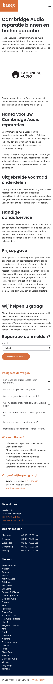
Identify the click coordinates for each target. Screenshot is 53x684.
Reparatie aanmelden (16, 357)
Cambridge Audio (10, 595)
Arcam (5, 575)
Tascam (5, 655)
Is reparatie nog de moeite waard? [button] (20, 422)
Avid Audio (7, 585)
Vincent (5, 662)
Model (5, 343)
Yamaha (6, 668)
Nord (4, 632)
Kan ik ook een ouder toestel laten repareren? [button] (20, 381)
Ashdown (6, 582)
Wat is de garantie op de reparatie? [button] (21, 396)
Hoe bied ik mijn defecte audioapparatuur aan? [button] (24, 414)
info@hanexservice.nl (16, 488)
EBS (4, 605)
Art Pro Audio (8, 578)
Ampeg (5, 572)
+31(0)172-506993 (11, 517)
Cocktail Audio (9, 598)
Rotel (4, 648)
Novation (6, 635)
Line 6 (5, 622)
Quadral (6, 645)
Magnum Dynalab (10, 625)
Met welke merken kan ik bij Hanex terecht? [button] (24, 428)
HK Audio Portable (11, 618)
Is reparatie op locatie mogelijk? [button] (19, 389)
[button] (49, 6)
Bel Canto (6, 588)
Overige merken (9, 642)
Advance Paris (9, 565)
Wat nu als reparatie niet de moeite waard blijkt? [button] (24, 404)
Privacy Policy (38, 679)
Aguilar (5, 568)
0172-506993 (31, 481)
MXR (4, 628)
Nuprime (6, 638)
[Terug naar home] (9, 6)
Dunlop (5, 602)
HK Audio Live (9, 615)
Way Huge (7, 665)
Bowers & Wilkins (10, 592)
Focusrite (6, 608)
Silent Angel (7, 652)
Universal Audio (9, 658)
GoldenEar (7, 612)
